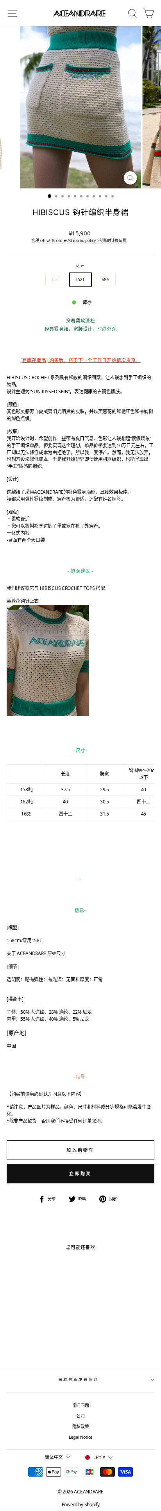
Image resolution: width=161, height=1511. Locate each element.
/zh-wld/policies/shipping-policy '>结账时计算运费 (83, 240)
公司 (80, 1416)
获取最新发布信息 (79, 1379)
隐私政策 (80, 1426)
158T (56, 279)
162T (80, 279)
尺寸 (80, 266)
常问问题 (80, 1405)
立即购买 (80, 1173)
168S (104, 279)
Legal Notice (80, 1437)
